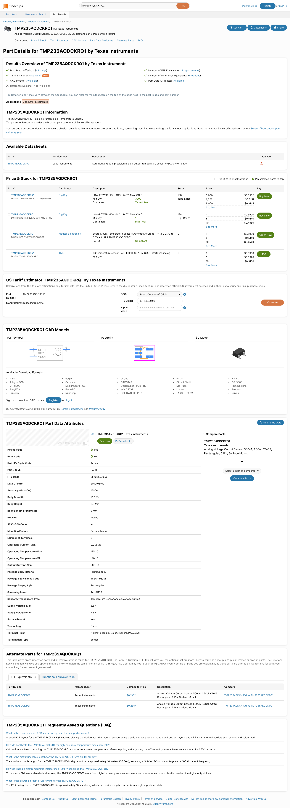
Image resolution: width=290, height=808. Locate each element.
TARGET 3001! (184, 393)
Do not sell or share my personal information (217, 798)
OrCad (124, 378)
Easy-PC (70, 389)
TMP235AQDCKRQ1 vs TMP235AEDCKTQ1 (248, 705)
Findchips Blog (249, 5)
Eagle (68, 378)
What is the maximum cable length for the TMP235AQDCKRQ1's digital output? (51, 756)
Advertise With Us (256, 798)
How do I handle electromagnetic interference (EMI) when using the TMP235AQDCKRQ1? (57, 768)
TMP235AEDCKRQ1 (19, 695)
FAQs (140, 40)
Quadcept (71, 393)
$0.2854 (131, 705)
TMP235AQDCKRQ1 (19, 163)
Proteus (236, 389)
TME (61, 252)
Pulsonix (14, 393)
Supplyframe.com (163, 803)
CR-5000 (237, 382)
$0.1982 (131, 695)
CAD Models (79, 40)
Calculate (272, 302)
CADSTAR (126, 382)
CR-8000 (15, 385)
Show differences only (68, 442)
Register (267, 5)
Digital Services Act (177, 798)
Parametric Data (271, 422)
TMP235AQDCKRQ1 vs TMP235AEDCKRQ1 (248, 695)
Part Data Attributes (101, 40)
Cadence (70, 382)
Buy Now (264, 196)
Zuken (235, 393)
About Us (63, 798)
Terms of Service (153, 798)
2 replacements (190, 70)
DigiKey (63, 195)
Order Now (265, 234)
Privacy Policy (97, 408)
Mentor (180, 389)
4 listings (41, 70)
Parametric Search (110, 798)
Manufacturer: (13, 302)
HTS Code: (127, 300)
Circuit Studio (184, 382)
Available (35, 75)
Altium (13, 378)
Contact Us (48, 798)
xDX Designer (239, 385)
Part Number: (11, 296)
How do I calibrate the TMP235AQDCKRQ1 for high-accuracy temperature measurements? (58, 744)
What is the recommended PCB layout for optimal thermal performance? (47, 733)
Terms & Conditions (72, 408)
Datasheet (124, 441)
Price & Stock (39, 40)
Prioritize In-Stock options (233, 178)
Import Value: (124, 309)
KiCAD (235, 378)
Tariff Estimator (59, 40)
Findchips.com (13, 6)
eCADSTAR (127, 389)
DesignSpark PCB (75, 385)
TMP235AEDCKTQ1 (19, 705)
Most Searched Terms (84, 798)
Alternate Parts (125, 40)
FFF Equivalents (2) (23, 677)
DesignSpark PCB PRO (134, 385)
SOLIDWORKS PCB (131, 393)
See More (211, 207)
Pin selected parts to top (269, 178)
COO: (124, 294)
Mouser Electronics (70, 233)
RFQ (263, 254)
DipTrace (181, 385)
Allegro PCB (17, 382)
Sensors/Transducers (14, 21)
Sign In (283, 5)
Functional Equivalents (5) (59, 677)
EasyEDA (15, 389)
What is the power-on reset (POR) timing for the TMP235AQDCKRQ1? (45, 780)
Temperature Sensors (38, 21)
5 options (194, 75)
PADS (179, 378)
